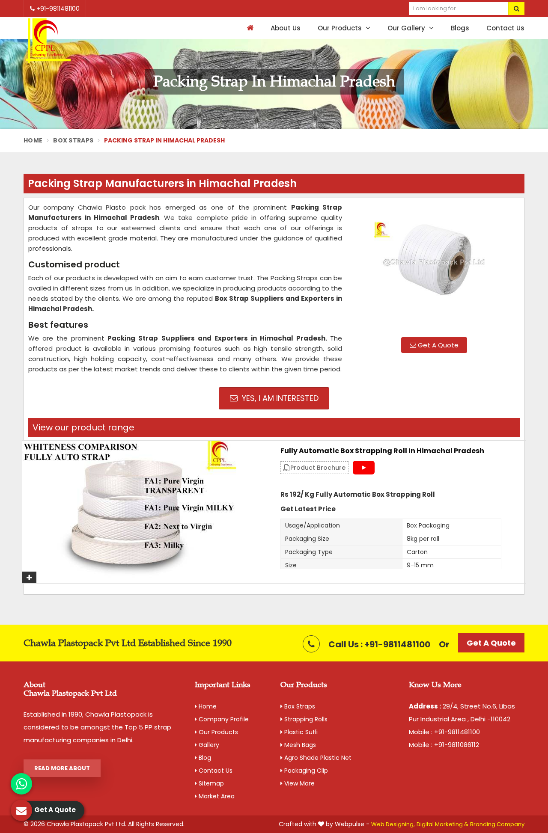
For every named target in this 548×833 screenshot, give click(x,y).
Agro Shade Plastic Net (317, 757)
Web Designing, (393, 824)
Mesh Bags (299, 745)
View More (299, 783)
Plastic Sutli (300, 732)
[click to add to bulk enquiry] (29, 577)
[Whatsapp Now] (21, 783)
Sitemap (210, 783)
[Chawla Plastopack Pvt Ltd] (48, 41)
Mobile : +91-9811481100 (444, 731)
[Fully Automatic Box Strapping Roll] (145, 512)
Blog (204, 757)
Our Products (340, 28)
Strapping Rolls (305, 719)
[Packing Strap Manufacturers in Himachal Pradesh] (434, 266)
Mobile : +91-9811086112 (444, 744)
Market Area (216, 796)
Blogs (460, 28)
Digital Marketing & (442, 824)
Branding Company (497, 824)
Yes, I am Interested (279, 398)
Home (33, 140)
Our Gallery (407, 28)
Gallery (208, 745)
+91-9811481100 (57, 8)
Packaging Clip (305, 770)
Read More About (62, 768)
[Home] (249, 28)
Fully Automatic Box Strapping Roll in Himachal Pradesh (382, 451)
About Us (286, 28)
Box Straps (73, 140)
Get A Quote (437, 345)
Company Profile (223, 719)
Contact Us (505, 28)
